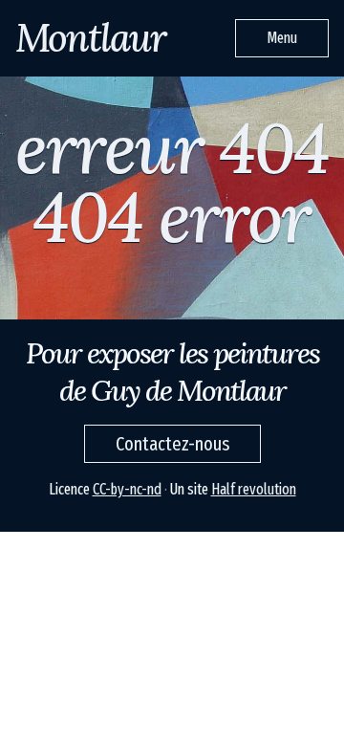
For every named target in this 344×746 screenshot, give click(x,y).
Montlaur (90, 38)
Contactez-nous (172, 443)
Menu (282, 38)
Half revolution (253, 489)
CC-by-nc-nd (127, 489)
